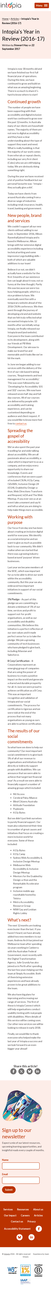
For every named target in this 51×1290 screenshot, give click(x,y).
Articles (15, 18)
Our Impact (10, 1215)
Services (8, 1209)
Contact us (17, 1221)
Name (5, 1159)
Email (5, 1174)
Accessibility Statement (17, 1228)
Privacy (31, 1221)
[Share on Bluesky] (29, 1071)
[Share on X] (21, 1071)
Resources (23, 1209)
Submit (9, 1189)
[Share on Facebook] (13, 1071)
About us (38, 1209)
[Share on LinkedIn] (37, 1071)
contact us (21, 423)
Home (5, 18)
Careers (25, 1215)
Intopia (7, 1254)
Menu (39, 5)
